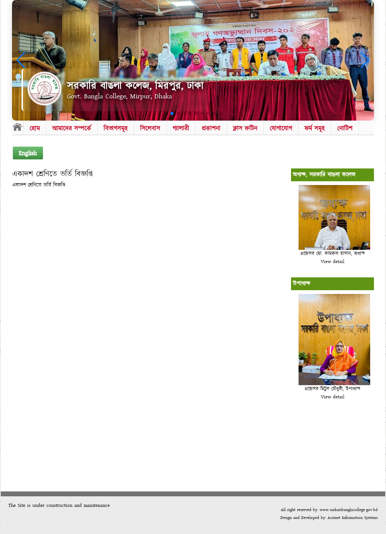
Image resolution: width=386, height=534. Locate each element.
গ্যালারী (181, 128)
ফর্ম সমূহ (315, 128)
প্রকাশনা (211, 128)
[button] (165, 113)
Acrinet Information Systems (352, 517)
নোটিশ (344, 128)
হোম (35, 128)
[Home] (17, 126)
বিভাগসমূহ (116, 128)
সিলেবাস (150, 128)
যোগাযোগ (281, 128)
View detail (333, 261)
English (28, 153)
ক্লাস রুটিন (245, 128)
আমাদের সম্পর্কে (71, 128)
